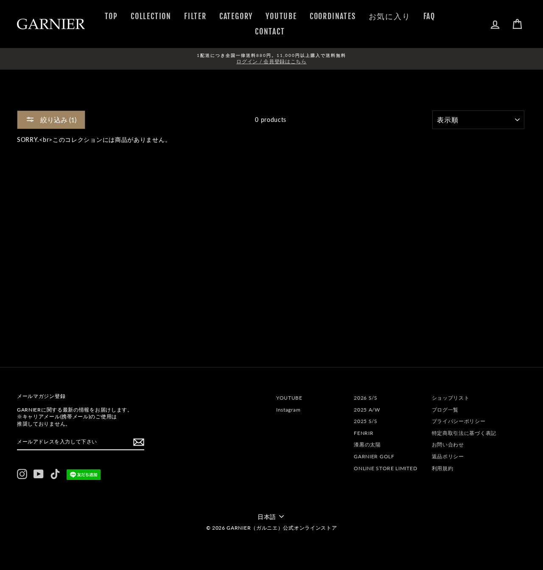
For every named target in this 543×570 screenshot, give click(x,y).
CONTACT (270, 31)
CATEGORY (236, 16)
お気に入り (390, 16)
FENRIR (363, 433)
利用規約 (442, 468)
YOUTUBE (281, 16)
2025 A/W (367, 409)
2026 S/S (366, 398)
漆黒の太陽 (367, 444)
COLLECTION (151, 16)
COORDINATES (333, 16)
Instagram (288, 409)
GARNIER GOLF (374, 456)
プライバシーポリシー (459, 421)
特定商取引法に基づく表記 (464, 433)
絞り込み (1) (57, 120)
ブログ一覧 (445, 409)
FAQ (429, 16)
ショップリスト (451, 398)
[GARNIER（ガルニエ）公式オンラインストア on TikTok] (55, 474)
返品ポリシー (448, 456)
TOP (111, 16)
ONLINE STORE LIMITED (385, 468)
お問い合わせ (448, 444)
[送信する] (138, 442)
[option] (271, 58)
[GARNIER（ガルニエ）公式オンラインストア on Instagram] (22, 474)
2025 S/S (366, 421)
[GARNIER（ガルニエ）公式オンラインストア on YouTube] (39, 474)
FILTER (195, 16)
